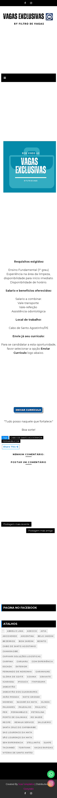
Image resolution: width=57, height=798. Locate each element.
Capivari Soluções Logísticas (22, 656)
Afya (43, 631)
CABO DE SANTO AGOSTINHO (19, 646)
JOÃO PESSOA (11, 697)
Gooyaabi (28, 788)
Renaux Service (24, 722)
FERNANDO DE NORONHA (17, 671)
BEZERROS (9, 641)
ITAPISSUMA (38, 682)
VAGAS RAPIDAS (43, 747)
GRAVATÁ (45, 676)
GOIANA (31, 676)
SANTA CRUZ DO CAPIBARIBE (19, 727)
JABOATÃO (9, 687)
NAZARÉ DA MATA (27, 702)
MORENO (8, 702)
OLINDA (45, 702)
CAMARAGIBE (10, 651)
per (5, 712)
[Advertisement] (29, 49)
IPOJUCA (23, 682)
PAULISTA (40, 707)
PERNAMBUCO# (11, 441)
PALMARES (9, 707)
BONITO (41, 641)
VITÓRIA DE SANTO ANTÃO (18, 752)
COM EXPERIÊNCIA (42, 661)
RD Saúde (36, 717)
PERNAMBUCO (19, 712)
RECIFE (7, 722)
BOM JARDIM (26, 641)
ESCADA (7, 666)
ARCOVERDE (10, 636)
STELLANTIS (33, 742)
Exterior (21, 666)
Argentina (27, 636)
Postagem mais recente (16, 524)
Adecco (32, 631)
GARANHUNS (43, 671)
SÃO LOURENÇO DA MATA (17, 737)
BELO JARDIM (46, 636)
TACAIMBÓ (9, 747)
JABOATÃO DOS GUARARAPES (20, 692)
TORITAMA (25, 747)
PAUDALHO (25, 707)
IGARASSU (8, 682)
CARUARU (22, 661)
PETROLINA (37, 712)
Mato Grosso (31, 697)
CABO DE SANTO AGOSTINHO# (26, 437)
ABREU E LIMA (15, 631)
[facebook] (25, 3)
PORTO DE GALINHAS (15, 717)
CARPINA (8, 661)
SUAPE (47, 742)
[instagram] (31, 3)
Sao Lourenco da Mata (17, 732)
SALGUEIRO (44, 722)
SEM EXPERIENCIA (13, 742)
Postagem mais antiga (40, 530)
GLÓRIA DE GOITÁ (13, 676)
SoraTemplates (26, 784)
